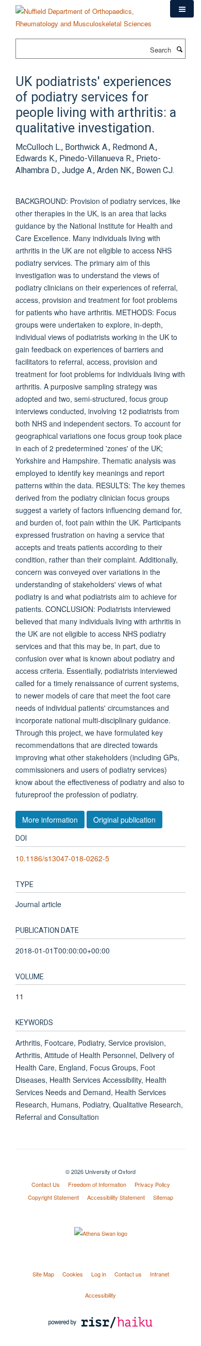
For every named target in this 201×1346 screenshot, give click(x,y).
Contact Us (45, 1184)
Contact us (128, 1274)
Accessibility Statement (116, 1197)
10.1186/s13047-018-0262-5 (62, 858)
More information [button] (50, 819)
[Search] (179, 49)
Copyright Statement (53, 1197)
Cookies (72, 1274)
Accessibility (100, 1295)
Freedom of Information (97, 1184)
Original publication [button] (124, 819)
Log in (98, 1274)
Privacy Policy (152, 1184)
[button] (182, 9)
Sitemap (163, 1197)
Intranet (159, 1274)
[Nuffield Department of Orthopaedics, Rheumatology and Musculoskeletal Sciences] (85, 14)
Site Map (43, 1274)
